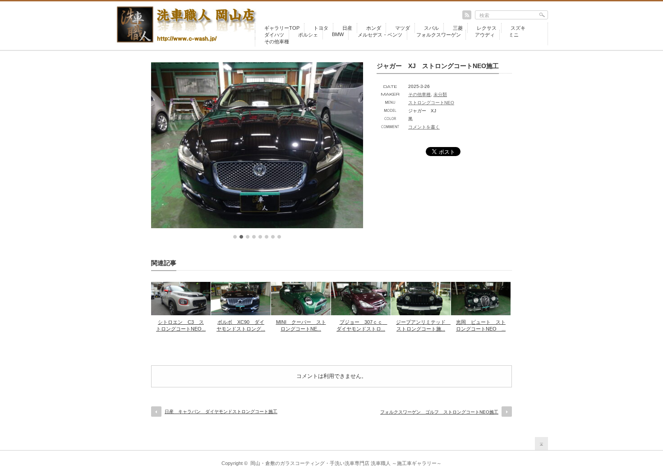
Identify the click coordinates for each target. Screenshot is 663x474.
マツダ (402, 28)
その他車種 (276, 41)
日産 (347, 28)
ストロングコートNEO (431, 102)
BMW (338, 34)
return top (541, 443)
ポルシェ (308, 34)
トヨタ (320, 28)
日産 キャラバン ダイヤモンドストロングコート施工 (221, 411)
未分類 (440, 94)
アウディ (485, 34)
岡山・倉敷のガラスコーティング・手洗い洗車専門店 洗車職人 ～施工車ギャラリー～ (346, 463)
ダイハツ (274, 34)
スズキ (518, 28)
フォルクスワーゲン (438, 34)
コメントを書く (424, 126)
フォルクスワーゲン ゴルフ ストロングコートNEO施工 (439, 412)
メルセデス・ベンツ (380, 34)
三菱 (458, 28)
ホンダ (373, 28)
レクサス (487, 28)
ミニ (514, 34)
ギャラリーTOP (281, 28)
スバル (431, 28)
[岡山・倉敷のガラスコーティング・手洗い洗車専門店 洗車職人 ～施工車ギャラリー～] (189, 43)
